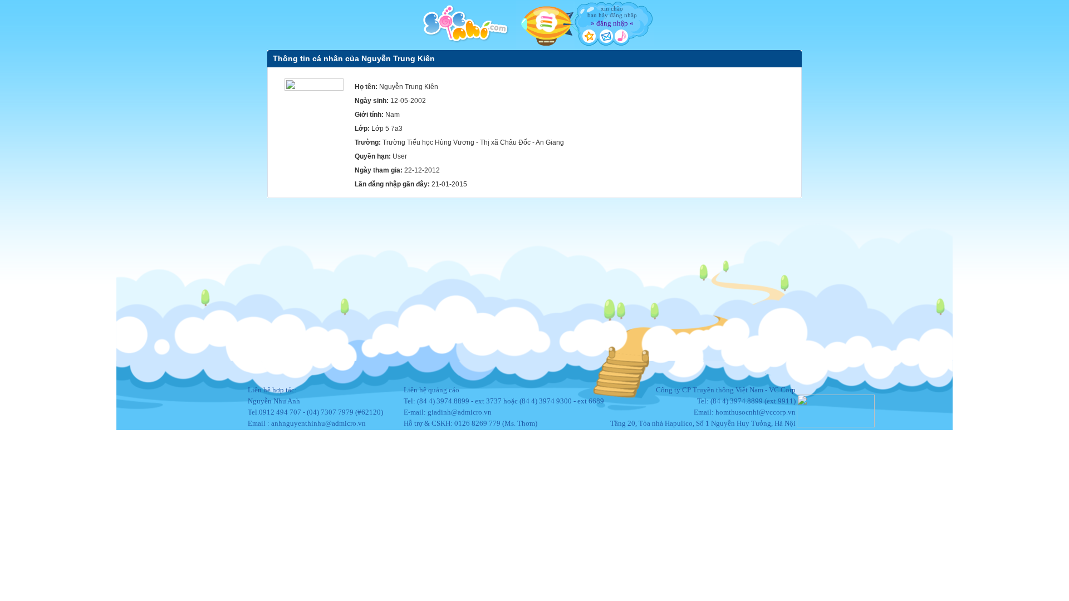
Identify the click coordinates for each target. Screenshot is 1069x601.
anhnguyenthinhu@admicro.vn (318, 423)
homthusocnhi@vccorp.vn (755, 412)
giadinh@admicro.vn (460, 412)
